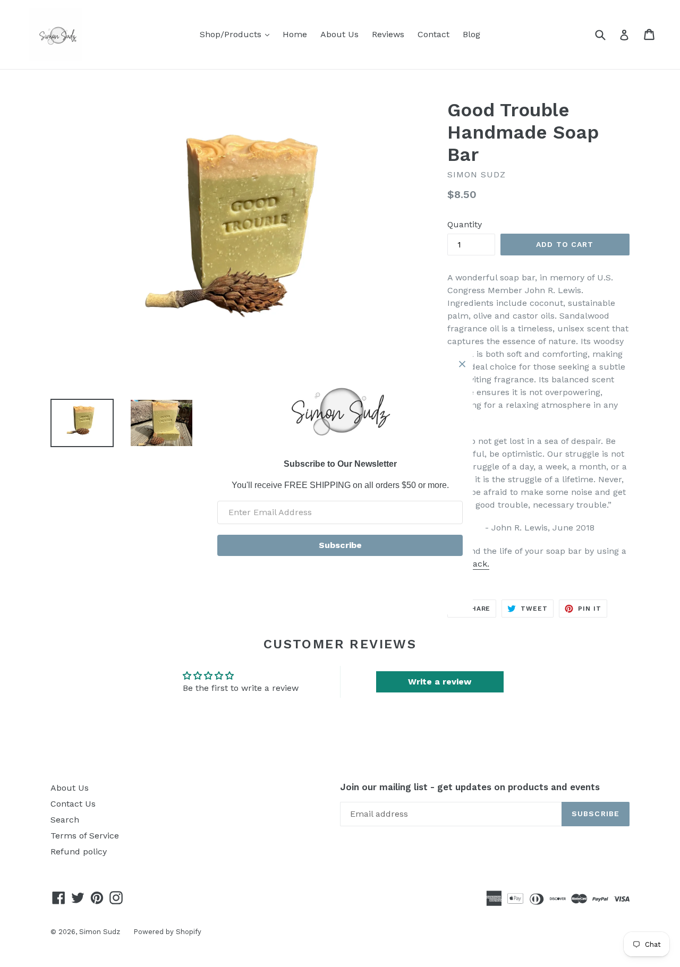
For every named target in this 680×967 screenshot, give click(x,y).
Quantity (464, 224)
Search (64, 820)
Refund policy (78, 851)
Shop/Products (237, 34)
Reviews (388, 34)
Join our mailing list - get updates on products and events (470, 787)
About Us (339, 34)
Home (295, 34)
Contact (433, 34)
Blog (471, 34)
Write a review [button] (439, 682)
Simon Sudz (99, 932)
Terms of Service (84, 836)
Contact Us (73, 804)
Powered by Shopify (167, 932)
